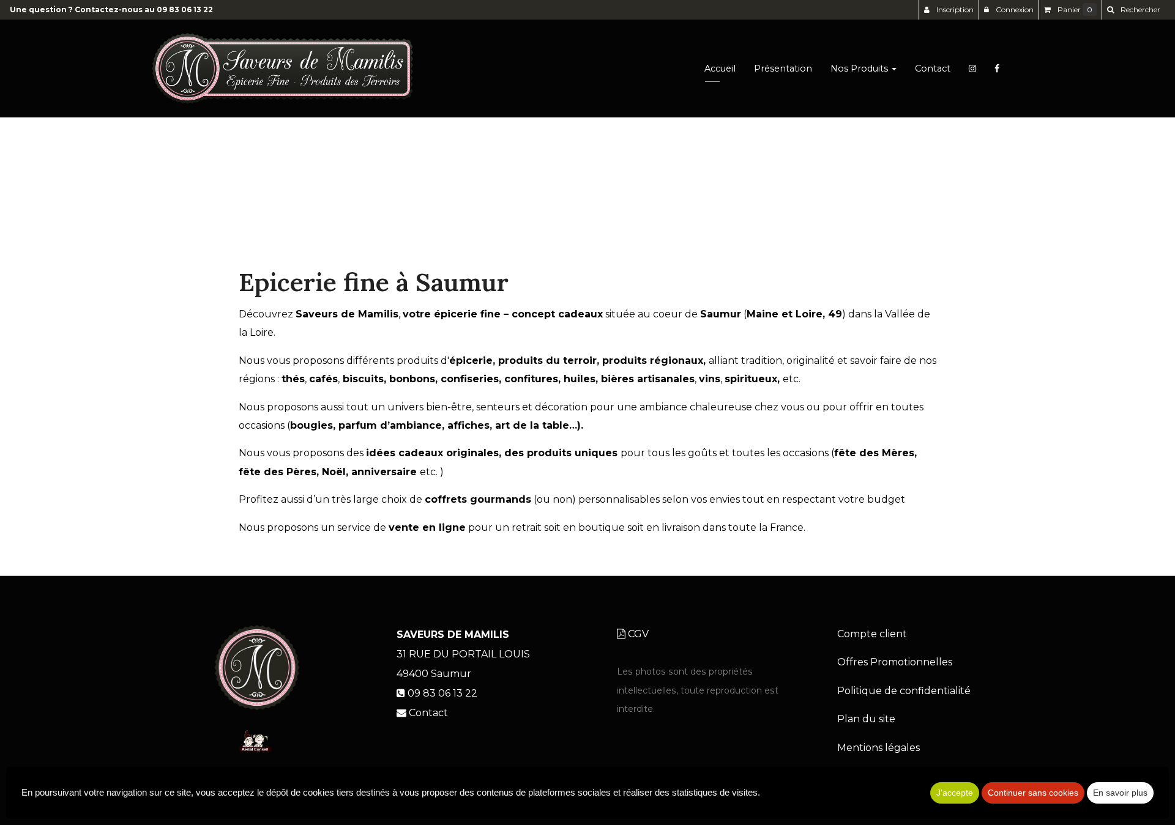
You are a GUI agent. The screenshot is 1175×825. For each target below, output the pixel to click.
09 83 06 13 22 (185, 9)
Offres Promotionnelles (894, 662)
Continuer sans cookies (1033, 792)
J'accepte (954, 792)
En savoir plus (1120, 792)
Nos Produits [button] (860, 68)
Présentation (783, 68)
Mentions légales (878, 747)
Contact (932, 68)
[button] (1133, 10)
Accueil (720, 68)
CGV (637, 634)
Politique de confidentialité (904, 691)
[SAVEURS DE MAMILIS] (282, 68)
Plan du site (866, 719)
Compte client (872, 634)
